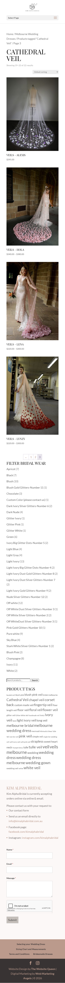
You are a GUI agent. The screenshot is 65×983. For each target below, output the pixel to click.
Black (9, 475)
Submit (12, 920)
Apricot (10, 469)
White (10, 670)
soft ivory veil (15, 742)
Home (9, 34)
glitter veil (10, 715)
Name (9, 849)
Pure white (12, 633)
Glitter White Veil (22, 715)
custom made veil (24, 705)
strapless (37, 741)
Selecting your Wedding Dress (31, 944)
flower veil (50, 710)
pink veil (25, 736)
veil (46, 746)
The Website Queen (43, 969)
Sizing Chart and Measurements (31, 949)
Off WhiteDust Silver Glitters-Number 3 (30, 621)
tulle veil (35, 747)
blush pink (19, 695)
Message (11, 878)
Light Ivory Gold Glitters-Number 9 (27, 590)
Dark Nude (12, 512)
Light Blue (12, 549)
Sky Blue (11, 640)
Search (35, 680)
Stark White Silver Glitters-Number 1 (28, 646)
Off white (12, 603)
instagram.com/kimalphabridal (40, 837)
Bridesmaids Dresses (43, 954)
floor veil (23, 710)
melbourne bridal (20, 725)
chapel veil (36, 700)
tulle (25, 747)
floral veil (35, 710)
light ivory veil (26, 720)
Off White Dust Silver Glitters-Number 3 (30, 609)
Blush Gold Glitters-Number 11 (24, 487)
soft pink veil (25, 742)
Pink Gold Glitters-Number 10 (24, 627)
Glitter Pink (13, 524)
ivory (42, 715)
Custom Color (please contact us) (25, 499)
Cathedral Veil (17, 700)
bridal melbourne (50, 695)
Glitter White (14, 530)
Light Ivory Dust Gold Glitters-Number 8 (30, 573)
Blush (9, 481)
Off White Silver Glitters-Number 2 (27, 615)
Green (10, 536)
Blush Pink (12, 652)
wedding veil (12, 768)
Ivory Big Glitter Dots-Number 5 (25, 543)
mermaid (35, 731)
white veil (32, 767)
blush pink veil (33, 694)
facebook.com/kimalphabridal (26, 831)
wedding (32, 752)
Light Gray (12, 555)
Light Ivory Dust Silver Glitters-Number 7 (30, 580)
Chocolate (12, 493)
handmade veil (34, 715)
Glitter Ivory (13, 518)
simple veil (37, 736)
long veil (42, 720)
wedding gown (38, 762)
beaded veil (10, 695)
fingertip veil (43, 705)
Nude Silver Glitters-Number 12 (25, 597)
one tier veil (14, 737)
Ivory (9, 664)
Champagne (13, 658)
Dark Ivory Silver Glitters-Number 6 (27, 506)
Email (9, 864)
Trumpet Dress (17, 748)
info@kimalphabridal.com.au (25, 821)
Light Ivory (12, 561)
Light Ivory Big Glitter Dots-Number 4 (28, 567)
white (21, 768)
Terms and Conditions (19, 954)
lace (14, 720)
